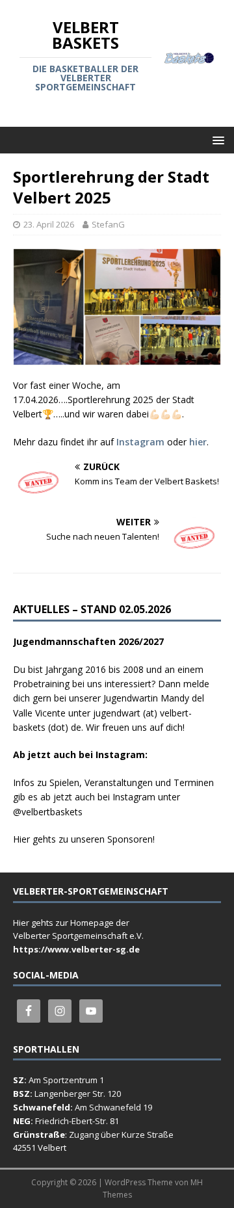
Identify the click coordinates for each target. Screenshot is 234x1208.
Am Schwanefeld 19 (113, 1107)
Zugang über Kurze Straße (121, 1134)
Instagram (140, 442)
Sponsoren (130, 839)
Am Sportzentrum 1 (66, 1080)
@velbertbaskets (48, 812)
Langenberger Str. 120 (77, 1093)
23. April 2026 (48, 224)
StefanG (108, 224)
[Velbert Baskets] (189, 57)
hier (198, 442)
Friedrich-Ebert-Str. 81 (77, 1121)
